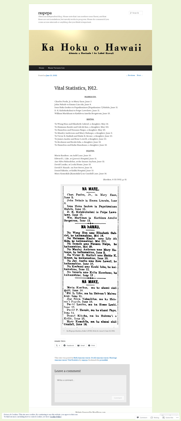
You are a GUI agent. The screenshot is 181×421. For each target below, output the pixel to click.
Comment (118, 398)
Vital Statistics (73, 360)
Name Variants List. (56, 68)
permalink (104, 360)
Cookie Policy (55, 417)
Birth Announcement (82, 358)
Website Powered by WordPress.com (90, 412)
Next (140, 75)
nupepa (45, 13)
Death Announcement (100, 358)
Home (41, 68)
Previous (130, 75)
